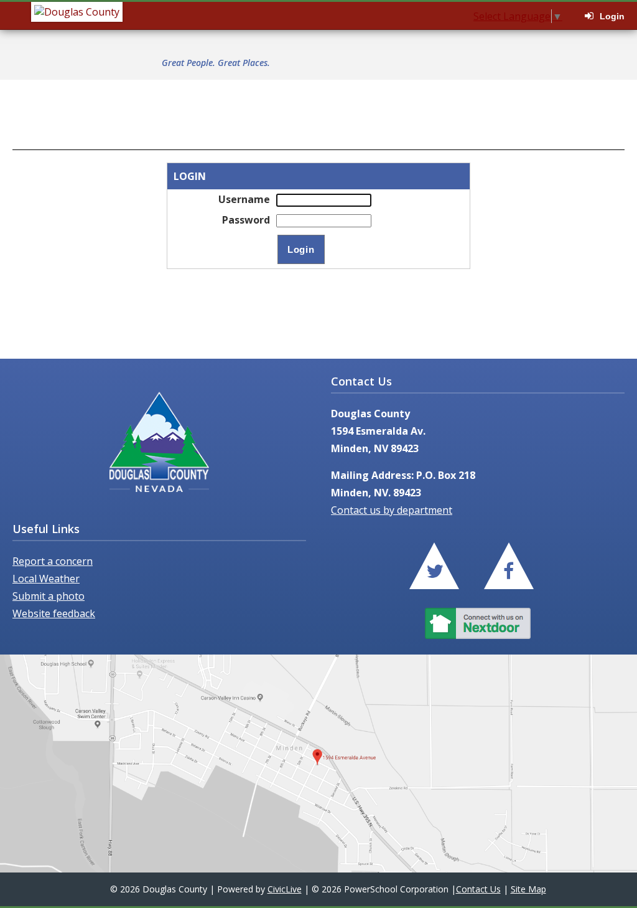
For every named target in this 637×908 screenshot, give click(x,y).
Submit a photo (48, 596)
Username (244, 199)
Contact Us (478, 889)
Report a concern (52, 561)
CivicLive (284, 889)
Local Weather (46, 578)
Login (612, 16)
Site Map (528, 889)
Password (246, 220)
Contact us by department (391, 510)
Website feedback (53, 613)
